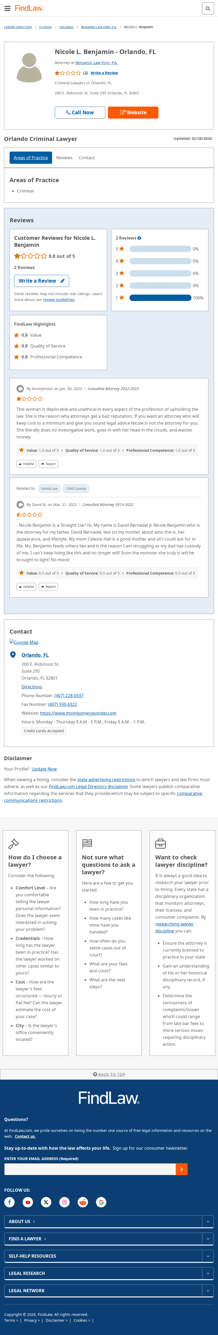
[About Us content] (207, 1221)
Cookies (81, 1320)
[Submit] (182, 1169)
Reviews (64, 158)
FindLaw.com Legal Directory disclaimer (88, 786)
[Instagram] (64, 1202)
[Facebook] (9, 1202)
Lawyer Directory (18, 27)
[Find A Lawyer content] (207, 1239)
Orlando (66, 27)
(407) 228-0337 (68, 695)
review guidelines (59, 299)
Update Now (44, 769)
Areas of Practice (31, 158)
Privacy (31, 1320)
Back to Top (111, 1074)
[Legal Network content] (207, 1290)
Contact (87, 158)
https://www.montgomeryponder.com (78, 713)
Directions (32, 687)
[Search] (208, 8)
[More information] (139, 238)
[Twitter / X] (46, 1202)
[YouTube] (28, 1202)
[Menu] (7, 8)
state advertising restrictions (106, 779)
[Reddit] (83, 1202)
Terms (10, 1320)
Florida (45, 27)
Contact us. (25, 1136)
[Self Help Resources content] (207, 1256)
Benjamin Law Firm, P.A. (99, 27)
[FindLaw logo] (31, 8)
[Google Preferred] (101, 1202)
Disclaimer (56, 1320)
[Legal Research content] (207, 1273)
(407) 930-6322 (62, 704)
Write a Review (104, 72)
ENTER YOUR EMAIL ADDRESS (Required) (41, 1158)
